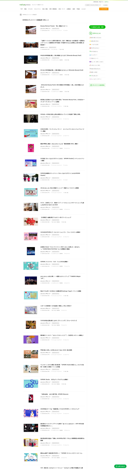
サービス (30, 9)
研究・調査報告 (53, 9)
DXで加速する (94, 51)
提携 (74, 9)
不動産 (78, 9)
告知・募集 (45, 9)
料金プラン (101, 1)
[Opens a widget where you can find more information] (120, 466)
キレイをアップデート (96, 79)
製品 (25, 9)
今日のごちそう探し (95, 65)
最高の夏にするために (96, 37)
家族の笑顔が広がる (95, 68)
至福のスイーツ (94, 58)
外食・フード (62, 9)
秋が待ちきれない (95, 48)
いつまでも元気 (94, 44)
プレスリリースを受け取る (99, 85)
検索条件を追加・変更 (97, 27)
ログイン (106, 1)
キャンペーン (37, 9)
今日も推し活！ (94, 75)
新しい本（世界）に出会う (97, 61)
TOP (21, 9)
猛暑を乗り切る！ (95, 41)
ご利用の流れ (95, 1)
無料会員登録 (104, 8)
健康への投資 (94, 72)
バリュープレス (25, 5)
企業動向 (69, 9)
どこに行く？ (94, 54)
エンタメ (84, 9)
